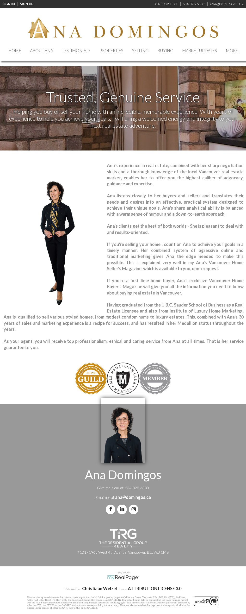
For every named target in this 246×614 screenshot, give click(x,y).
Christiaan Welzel (99, 588)
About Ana (41, 50)
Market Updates (199, 50)
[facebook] (111, 509)
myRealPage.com (123, 577)
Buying (165, 50)
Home (14, 50)
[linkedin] (123, 509)
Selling (140, 50)
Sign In (8, 4)
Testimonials (76, 50)
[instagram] (134, 509)
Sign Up (26, 4)
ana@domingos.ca (133, 497)
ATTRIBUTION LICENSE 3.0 (154, 588)
